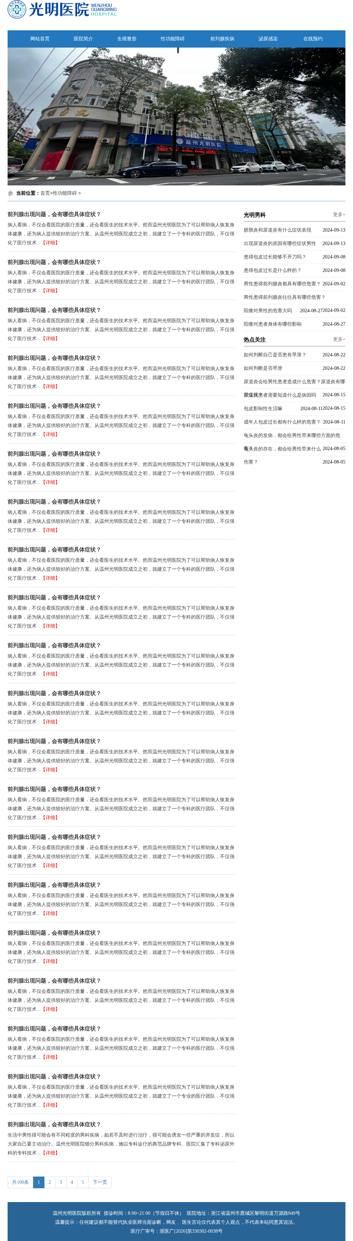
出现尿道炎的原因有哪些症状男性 (280, 243)
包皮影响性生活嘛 (263, 408)
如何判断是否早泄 (263, 368)
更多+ (339, 214)
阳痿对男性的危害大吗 (268, 310)
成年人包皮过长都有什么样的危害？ (282, 422)
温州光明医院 (67, 1213)
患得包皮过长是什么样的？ (273, 270)
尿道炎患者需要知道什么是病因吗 (280, 395)
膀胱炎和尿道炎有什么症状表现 (277, 230)
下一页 (100, 1182)
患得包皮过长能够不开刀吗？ (275, 257)
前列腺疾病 (222, 38)
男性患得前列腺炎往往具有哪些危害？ (285, 297)
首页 (45, 193)
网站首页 (40, 38)
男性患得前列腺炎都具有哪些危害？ (282, 283)
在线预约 (313, 38)
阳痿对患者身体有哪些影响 (273, 324)
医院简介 (83, 38)
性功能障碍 (173, 38)
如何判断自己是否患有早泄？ (275, 354)
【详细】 (50, 242)
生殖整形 (127, 38)
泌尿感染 (268, 38)
